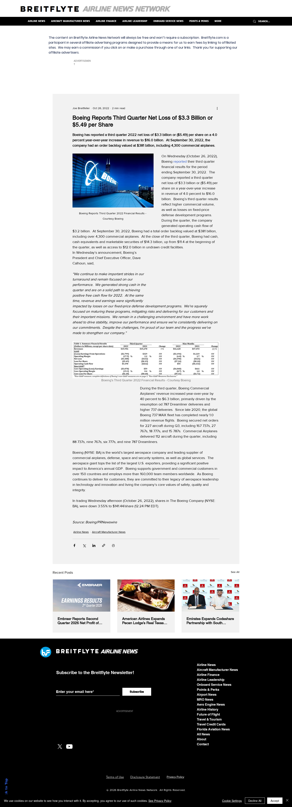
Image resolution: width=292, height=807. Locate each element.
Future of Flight (208, 714)
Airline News (81, 531)
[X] (60, 746)
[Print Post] (113, 545)
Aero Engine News (211, 704)
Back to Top (6, 789)
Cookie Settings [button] (232, 801)
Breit (67, 651)
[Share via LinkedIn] (94, 545)
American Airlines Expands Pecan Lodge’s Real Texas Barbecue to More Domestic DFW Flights (144, 621)
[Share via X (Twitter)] (84, 545)
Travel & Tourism (209, 719)
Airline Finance (208, 675)
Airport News (207, 695)
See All (235, 572)
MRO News (205, 699)
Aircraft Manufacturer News (109, 531)
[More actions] (217, 108)
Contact (203, 744)
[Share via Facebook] (74, 545)
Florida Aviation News (213, 729)
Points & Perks (208, 690)
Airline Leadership (210, 680)
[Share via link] (103, 545)
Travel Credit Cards (211, 724)
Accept (275, 801)
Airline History (207, 709)
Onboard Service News (214, 685)
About (201, 739)
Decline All (254, 801)
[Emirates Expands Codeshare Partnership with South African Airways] (210, 595)
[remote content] (189, 275)
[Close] (287, 800)
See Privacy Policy (159, 801)
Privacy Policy (175, 776)
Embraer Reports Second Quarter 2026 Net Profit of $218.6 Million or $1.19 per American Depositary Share (80, 621)
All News (203, 734)
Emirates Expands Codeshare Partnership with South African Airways (210, 621)
